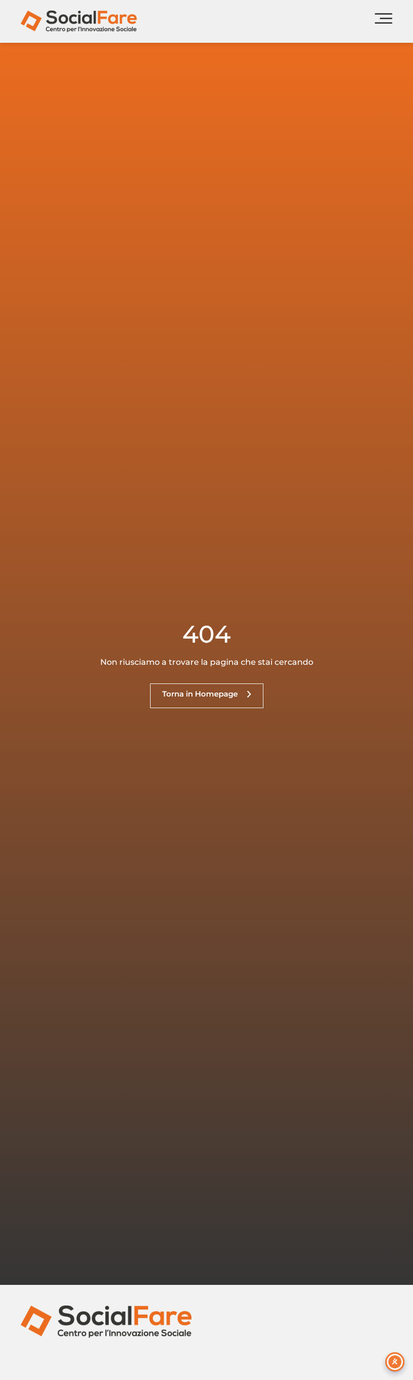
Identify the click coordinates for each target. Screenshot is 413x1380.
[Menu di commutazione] (383, 21)
